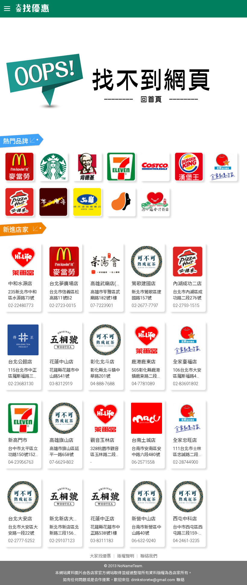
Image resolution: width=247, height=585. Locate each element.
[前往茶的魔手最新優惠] (53, 215)
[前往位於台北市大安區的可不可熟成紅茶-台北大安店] (23, 510)
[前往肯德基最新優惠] (87, 179)
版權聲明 (125, 556)
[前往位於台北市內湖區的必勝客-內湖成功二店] (187, 275)
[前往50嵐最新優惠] (87, 215)
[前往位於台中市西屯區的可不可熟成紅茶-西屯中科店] (187, 510)
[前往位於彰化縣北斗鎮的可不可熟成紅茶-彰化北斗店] (105, 353)
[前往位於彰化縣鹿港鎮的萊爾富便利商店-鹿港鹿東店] (146, 353)
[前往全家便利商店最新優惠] (222, 179)
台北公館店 (20, 362)
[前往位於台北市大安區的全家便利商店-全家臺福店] (187, 353)
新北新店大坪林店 (68, 519)
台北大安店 (20, 519)
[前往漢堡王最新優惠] (188, 179)
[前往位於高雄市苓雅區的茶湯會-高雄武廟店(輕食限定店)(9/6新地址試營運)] (105, 275)
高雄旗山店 (61, 440)
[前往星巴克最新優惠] (53, 179)
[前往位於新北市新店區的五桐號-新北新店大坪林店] (64, 510)
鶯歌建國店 (144, 283)
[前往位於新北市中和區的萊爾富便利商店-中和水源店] (23, 275)
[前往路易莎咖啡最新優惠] (121, 215)
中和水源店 (20, 283)
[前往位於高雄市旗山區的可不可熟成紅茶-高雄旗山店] (64, 432)
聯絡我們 (148, 556)
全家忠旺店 (185, 440)
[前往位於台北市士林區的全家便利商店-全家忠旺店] (187, 432)
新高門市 (17, 440)
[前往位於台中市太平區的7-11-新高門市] (23, 432)
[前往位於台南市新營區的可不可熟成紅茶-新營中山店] (146, 510)
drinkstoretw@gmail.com (153, 579)
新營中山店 (144, 519)
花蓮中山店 (61, 362)
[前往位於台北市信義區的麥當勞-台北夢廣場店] (64, 275)
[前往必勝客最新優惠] (19, 215)
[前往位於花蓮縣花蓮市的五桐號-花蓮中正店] (105, 510)
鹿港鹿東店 (144, 362)
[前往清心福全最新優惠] (154, 215)
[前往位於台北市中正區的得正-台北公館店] (23, 353)
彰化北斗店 (102, 362)
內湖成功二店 (187, 283)
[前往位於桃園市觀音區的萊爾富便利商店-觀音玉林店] (105, 432)
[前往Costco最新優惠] (154, 179)
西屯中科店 (185, 519)
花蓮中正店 (102, 519)
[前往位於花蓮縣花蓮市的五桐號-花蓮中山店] (64, 353)
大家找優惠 (100, 556)
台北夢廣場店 (63, 283)
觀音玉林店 (102, 440)
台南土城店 (144, 440)
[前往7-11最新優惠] (121, 179)
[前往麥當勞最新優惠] (19, 179)
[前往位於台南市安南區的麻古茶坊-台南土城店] (146, 432)
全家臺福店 (185, 362)
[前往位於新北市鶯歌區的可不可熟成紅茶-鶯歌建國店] (146, 275)
